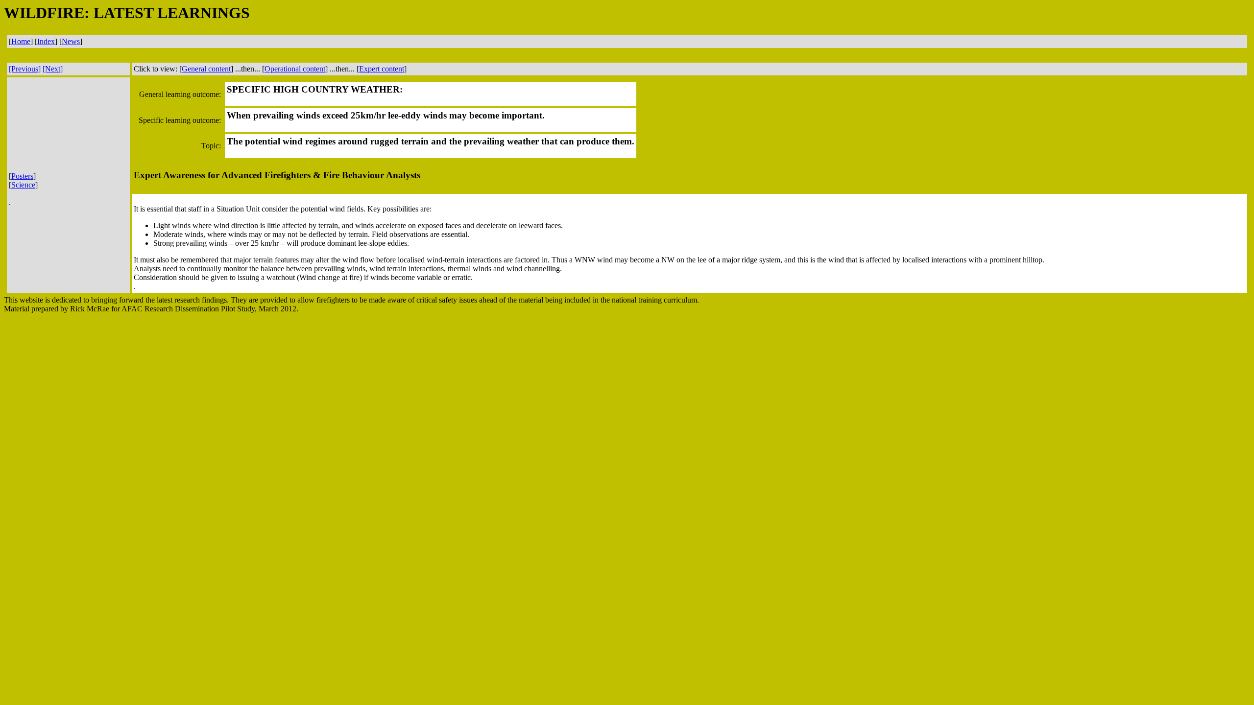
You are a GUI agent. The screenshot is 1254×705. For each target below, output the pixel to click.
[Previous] (25, 69)
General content (206, 69)
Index (46, 41)
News (71, 41)
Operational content (295, 69)
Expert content (381, 69)
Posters (22, 176)
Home (20, 41)
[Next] (53, 69)
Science (23, 185)
